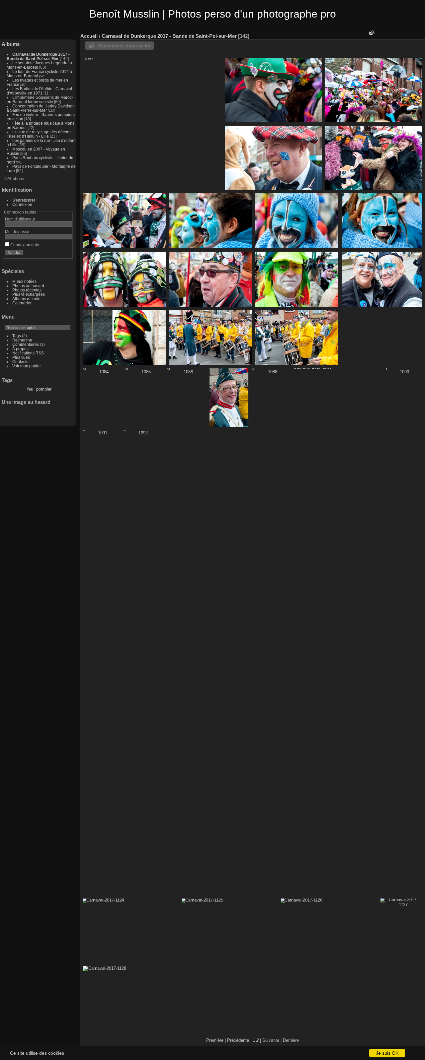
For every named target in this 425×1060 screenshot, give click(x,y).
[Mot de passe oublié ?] (65, 254)
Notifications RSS (28, 353)
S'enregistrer (23, 200)
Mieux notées (24, 281)
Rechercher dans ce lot (124, 45)
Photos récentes (27, 290)
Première (214, 1040)
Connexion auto (24, 245)
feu (30, 389)
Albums (11, 44)
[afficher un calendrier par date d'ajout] (399, 34)
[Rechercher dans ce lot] (371, 32)
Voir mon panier (26, 366)
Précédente (238, 1040)
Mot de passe (17, 231)
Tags (16, 336)
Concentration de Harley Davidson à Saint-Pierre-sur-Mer (41, 108)
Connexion (22, 204)
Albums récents (26, 298)
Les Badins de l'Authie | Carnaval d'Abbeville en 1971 (39, 91)
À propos (20, 348)
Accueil (89, 36)
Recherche (22, 340)
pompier (43, 389)
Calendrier (22, 303)
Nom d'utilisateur (20, 219)
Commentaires (25, 344)
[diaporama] (389, 34)
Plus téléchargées (28, 294)
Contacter (21, 361)
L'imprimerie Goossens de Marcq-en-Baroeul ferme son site (40, 99)
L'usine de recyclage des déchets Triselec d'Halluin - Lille (39, 134)
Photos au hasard (28, 285)
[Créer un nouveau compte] (57, 254)
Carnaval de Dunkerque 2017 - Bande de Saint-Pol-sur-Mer (38, 56)
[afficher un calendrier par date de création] (409, 34)
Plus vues (21, 357)
